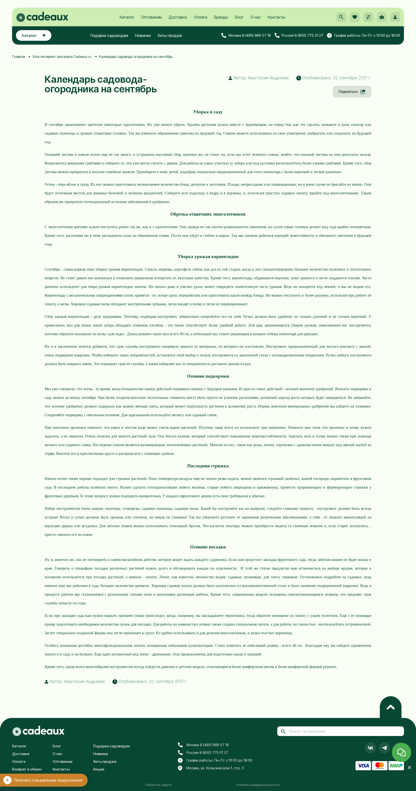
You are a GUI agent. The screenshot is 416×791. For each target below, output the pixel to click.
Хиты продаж (170, 35)
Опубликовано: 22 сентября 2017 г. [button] (336, 77)
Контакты (276, 17)
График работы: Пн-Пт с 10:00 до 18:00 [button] (367, 35)
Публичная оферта (158, 785)
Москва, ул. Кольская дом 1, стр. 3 (215, 768)
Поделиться (348, 91)
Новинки (143, 35)
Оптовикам (151, 17)
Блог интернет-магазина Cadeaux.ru (62, 57)
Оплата (200, 17)
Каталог (127, 17)
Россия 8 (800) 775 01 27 (302, 35)
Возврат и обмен (26, 769)
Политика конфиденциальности (258, 785)
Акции (98, 769)
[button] (341, 17)
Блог (239, 17)
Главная (18, 57)
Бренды (221, 17)
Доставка (178, 17)
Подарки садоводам (109, 35)
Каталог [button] (29, 35)
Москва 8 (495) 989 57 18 (250, 35)
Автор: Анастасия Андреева (260, 77)
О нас (255, 17)
